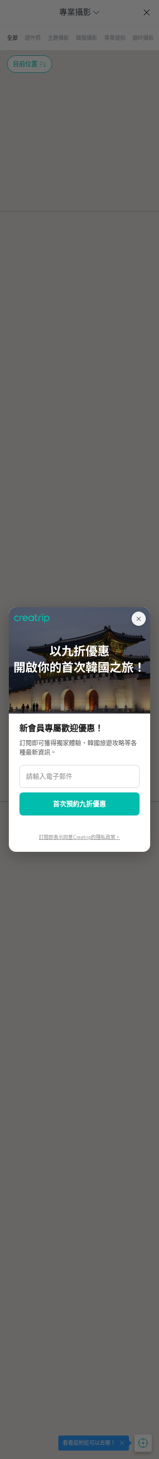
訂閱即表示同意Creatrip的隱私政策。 (79, 837)
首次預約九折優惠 (79, 804)
